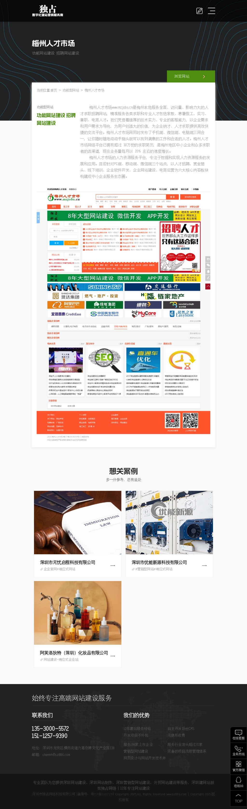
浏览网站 (181, 76)
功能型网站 (70, 90)
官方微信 (239, 770)
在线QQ (238, 786)
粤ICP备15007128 (102, 794)
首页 (53, 90)
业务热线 (239, 754)
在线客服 (239, 738)
